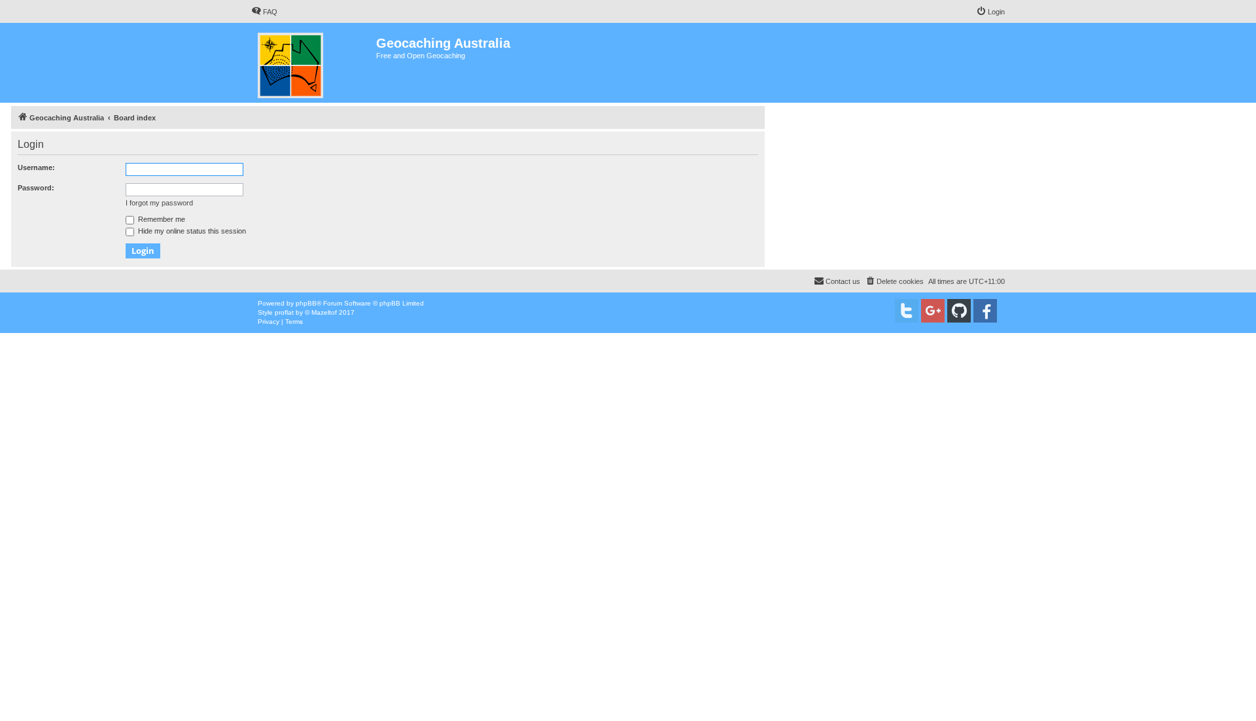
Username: (36, 167)
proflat (284, 312)
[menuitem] (264, 12)
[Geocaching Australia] (313, 62)
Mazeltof (324, 312)
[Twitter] (906, 311)
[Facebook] (985, 311)
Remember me (160, 219)
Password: (36, 188)
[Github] (959, 311)
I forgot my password (159, 203)
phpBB (306, 303)
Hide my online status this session (191, 231)
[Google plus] (933, 311)
